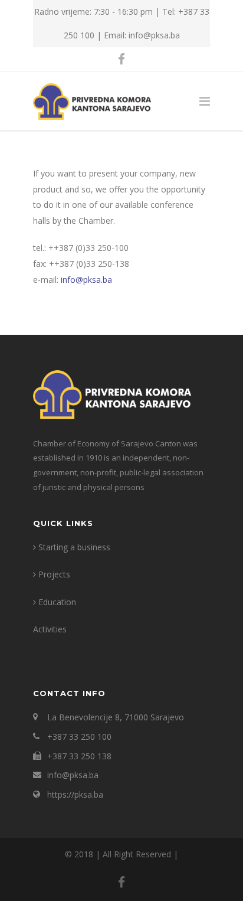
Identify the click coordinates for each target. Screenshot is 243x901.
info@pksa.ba (86, 279)
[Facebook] (121, 59)
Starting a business (74, 547)
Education (57, 602)
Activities (50, 629)
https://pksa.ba (75, 794)
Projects (54, 574)
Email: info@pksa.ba (142, 35)
